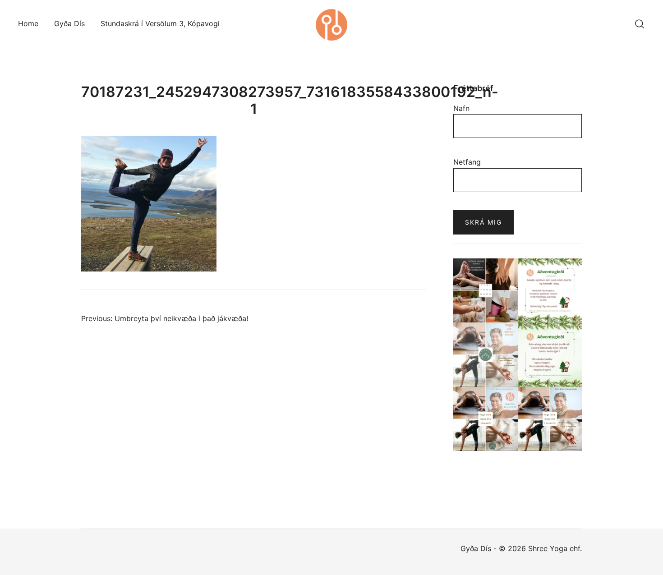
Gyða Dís (69, 23)
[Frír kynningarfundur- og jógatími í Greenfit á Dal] (485, 419)
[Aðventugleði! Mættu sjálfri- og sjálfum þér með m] (550, 290)
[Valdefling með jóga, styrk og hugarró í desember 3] (485, 354)
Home (28, 23)
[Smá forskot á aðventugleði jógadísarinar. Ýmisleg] (550, 354)
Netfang (467, 161)
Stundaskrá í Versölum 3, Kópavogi (160, 23)
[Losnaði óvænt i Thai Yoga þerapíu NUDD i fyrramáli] (485, 290)
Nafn (461, 108)
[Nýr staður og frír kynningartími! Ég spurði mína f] (550, 419)
